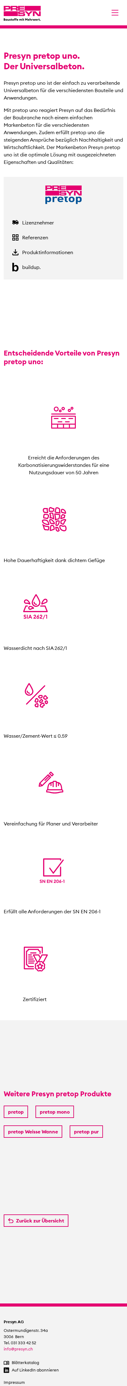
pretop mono (55, 1112)
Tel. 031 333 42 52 (20, 1342)
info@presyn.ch (18, 1349)
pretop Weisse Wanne (33, 1131)
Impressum (14, 1382)
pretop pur (86, 1131)
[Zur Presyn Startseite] (22, 13)
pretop (16, 1112)
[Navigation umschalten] (115, 13)
